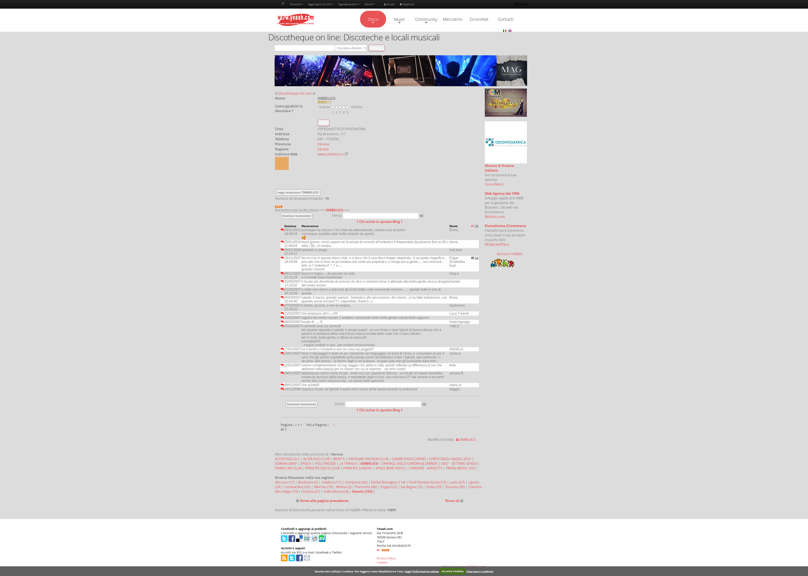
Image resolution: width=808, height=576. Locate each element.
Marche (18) (324, 487)
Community (426, 19)
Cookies (382, 562)
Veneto (323, 149)
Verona (323, 144)
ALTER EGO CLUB (316, 459)
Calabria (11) (332, 482)
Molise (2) (344, 487)
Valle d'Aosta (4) (336, 491)
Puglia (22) (389, 487)
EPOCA (305, 463)
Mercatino (452, 19)
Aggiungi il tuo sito (319, 4)
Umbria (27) (311, 491)
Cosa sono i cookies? (479, 571)
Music (399, 19)
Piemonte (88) (366, 487)
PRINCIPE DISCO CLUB (322, 468)
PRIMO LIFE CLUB (288, 468)
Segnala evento (347, 4)
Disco (373, 19)
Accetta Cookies (453, 571)
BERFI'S (339, 459)
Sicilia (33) (434, 487)
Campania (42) (356, 482)
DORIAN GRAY (286, 463)
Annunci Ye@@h (509, 254)
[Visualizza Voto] (401, 102)
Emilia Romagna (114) (388, 482)
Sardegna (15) (412, 487)
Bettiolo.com (495, 216)
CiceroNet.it (494, 184)
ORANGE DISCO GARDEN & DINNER (409, 463)
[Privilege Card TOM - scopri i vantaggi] (506, 103)
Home (521, 4)
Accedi (390, 4)
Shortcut (295, 4)
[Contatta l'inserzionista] (472, 257)
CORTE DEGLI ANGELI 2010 (450, 459)
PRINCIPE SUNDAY (357, 468)
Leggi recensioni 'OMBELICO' (297, 192)
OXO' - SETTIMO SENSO (459, 463)
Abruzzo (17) (285, 482)
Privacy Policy (386, 558)
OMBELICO (334, 210)
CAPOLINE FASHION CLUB (368, 459)
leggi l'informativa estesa (422, 571)
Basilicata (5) (308, 482)
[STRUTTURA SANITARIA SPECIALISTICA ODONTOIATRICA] (506, 142)
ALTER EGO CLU (287, 459)
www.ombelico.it (331, 154)
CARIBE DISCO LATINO (409, 459)
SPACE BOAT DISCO (390, 468)
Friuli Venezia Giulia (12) (428, 482)
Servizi (368, 4)
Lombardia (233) (297, 487)
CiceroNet (479, 19)
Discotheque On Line (295, 93)
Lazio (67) (457, 482)
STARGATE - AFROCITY (425, 468)
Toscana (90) (455, 487)
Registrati (408, 4)
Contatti (505, 19)
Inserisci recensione (296, 215)
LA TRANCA (348, 463)
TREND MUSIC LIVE (460, 468)
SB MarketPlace (497, 244)
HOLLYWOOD (325, 463)
